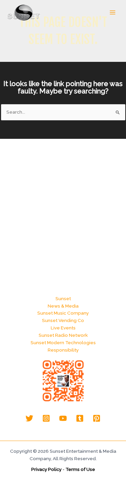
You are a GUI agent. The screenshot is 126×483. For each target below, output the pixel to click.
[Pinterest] (96, 418)
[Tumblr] (80, 418)
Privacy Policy (46, 469)
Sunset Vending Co (63, 320)
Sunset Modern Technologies (63, 342)
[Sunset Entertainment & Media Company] (23, 13)
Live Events (63, 327)
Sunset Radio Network (63, 335)
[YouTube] (63, 418)
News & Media (63, 306)
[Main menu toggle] (113, 12)
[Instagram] (46, 418)
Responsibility (63, 350)
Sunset (63, 298)
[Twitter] (29, 418)
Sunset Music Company (63, 313)
